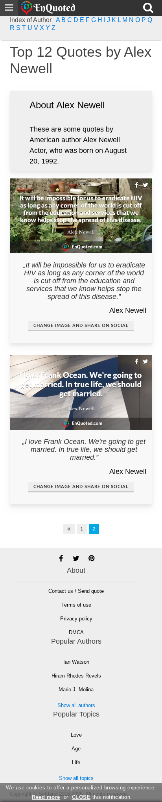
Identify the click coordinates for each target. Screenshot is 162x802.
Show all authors (76, 705)
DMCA (76, 632)
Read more (46, 797)
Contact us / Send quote (76, 591)
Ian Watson (76, 662)
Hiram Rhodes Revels (76, 676)
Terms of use (76, 605)
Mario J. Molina (76, 689)
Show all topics (76, 778)
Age (76, 749)
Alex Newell (127, 310)
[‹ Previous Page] (69, 529)
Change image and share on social (81, 325)
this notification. (102, 797)
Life (76, 762)
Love (76, 735)
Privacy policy (76, 619)
